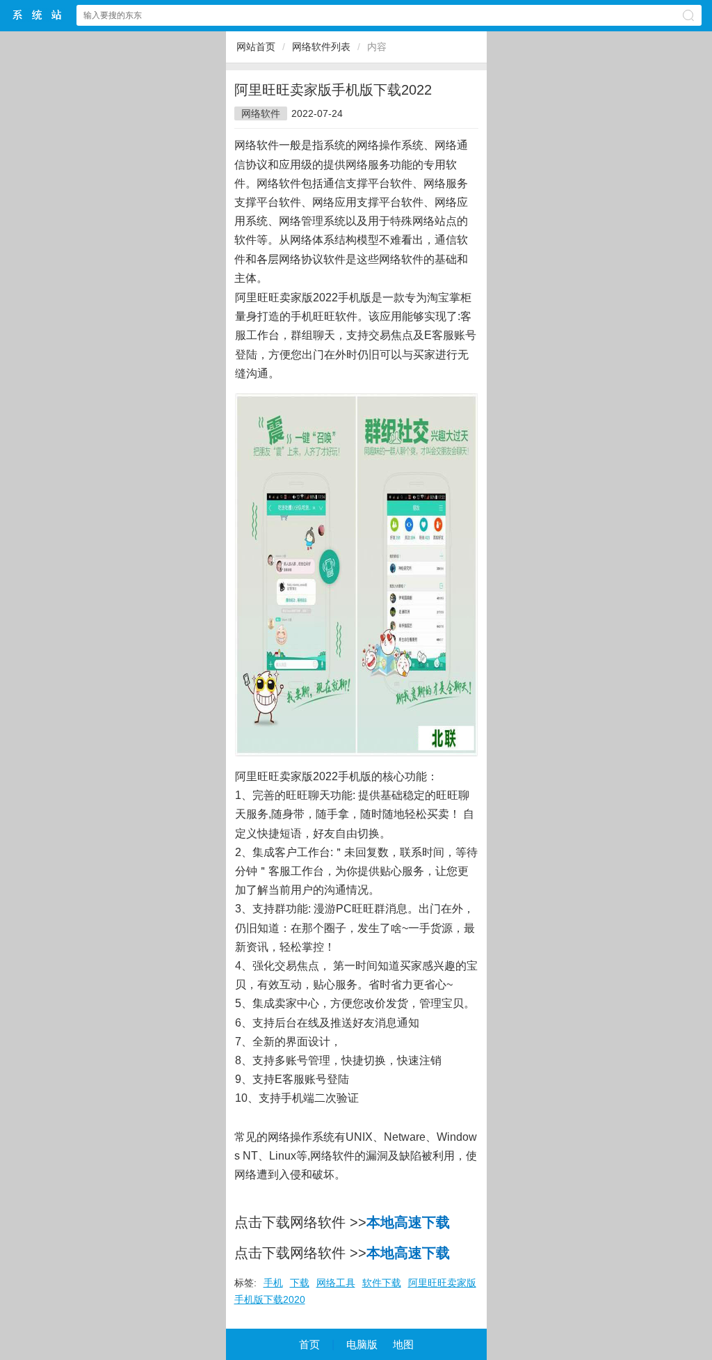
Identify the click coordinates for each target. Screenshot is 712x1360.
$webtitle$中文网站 (37, 15)
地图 (403, 1344)
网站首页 (255, 46)
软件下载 (381, 1282)
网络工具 (335, 1282)
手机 (273, 1282)
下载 (299, 1282)
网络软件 (260, 113)
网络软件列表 (321, 46)
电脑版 (362, 1344)
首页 (309, 1344)
